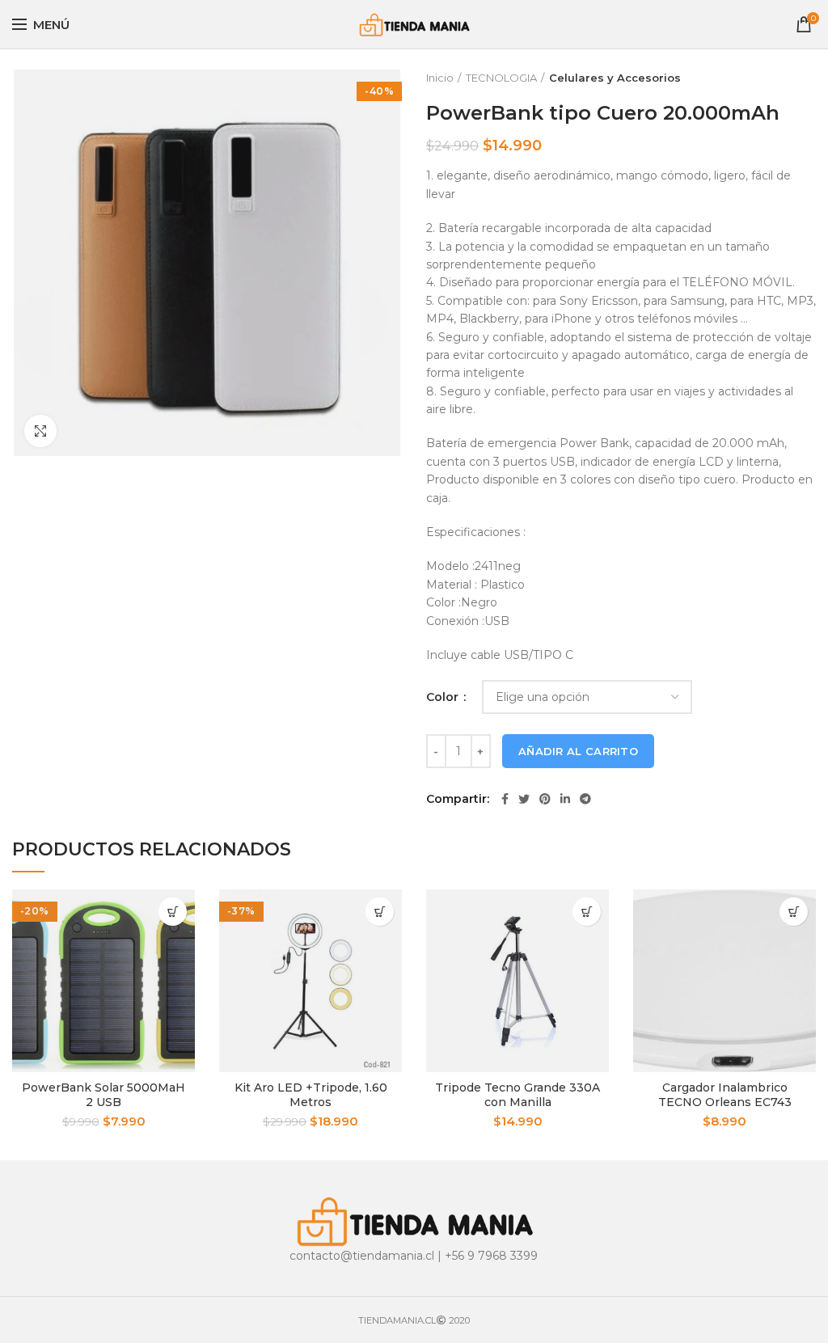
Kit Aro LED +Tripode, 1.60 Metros (310, 1094)
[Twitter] (523, 798)
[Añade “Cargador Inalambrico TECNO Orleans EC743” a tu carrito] (793, 911)
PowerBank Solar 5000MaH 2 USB (103, 1094)
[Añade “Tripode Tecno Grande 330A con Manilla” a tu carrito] (586, 911)
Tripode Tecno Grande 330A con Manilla (517, 1094)
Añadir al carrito (578, 751)
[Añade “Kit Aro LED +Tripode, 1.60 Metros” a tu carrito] (379, 911)
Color (444, 697)
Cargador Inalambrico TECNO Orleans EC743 (725, 1094)
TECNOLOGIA (501, 77)
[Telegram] (585, 798)
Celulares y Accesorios (615, 77)
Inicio (440, 77)
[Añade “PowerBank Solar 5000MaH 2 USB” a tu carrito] (172, 911)
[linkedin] (565, 798)
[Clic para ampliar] (40, 431)
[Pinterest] (545, 798)
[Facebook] (504, 798)
